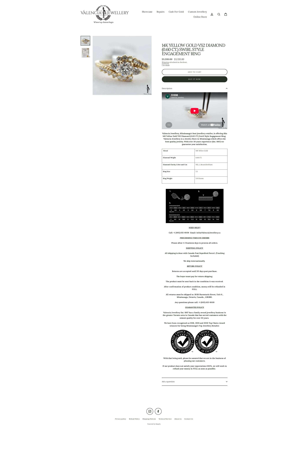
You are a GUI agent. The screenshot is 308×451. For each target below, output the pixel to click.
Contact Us (188, 419)
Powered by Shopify (154, 424)
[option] (122, 65)
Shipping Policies (149, 419)
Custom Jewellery (197, 11)
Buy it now (194, 79)
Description (167, 88)
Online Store (200, 16)
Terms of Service (165, 419)
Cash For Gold (176, 11)
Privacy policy (120, 419)
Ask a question (168, 381)
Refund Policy (134, 419)
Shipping (165, 62)
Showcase (147, 11)
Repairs (160, 11)
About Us (177, 419)
